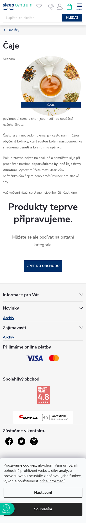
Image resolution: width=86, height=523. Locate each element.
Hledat (72, 18)
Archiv (8, 318)
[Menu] (79, 6)
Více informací (52, 481)
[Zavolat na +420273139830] (51, 7)
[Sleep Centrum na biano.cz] (43, 395)
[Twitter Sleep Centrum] (21, 441)
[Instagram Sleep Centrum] (34, 441)
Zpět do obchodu (43, 266)
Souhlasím (43, 509)
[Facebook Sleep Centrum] (9, 441)
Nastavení (43, 492)
